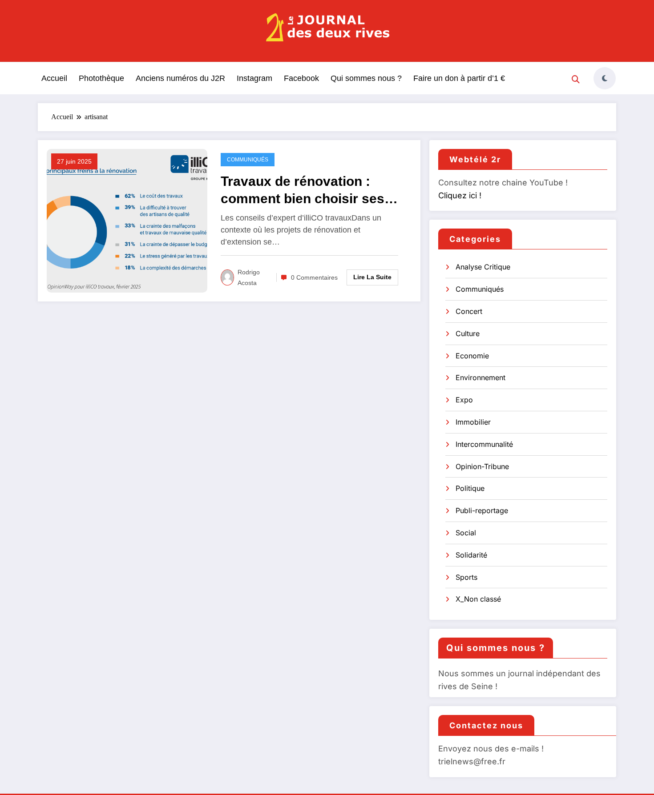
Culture (468, 333)
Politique (470, 488)
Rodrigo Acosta (249, 277)
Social (466, 532)
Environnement (480, 377)
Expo (464, 399)
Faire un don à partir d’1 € (459, 78)
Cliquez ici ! (459, 195)
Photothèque (101, 78)
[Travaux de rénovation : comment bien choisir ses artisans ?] (127, 220)
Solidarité (471, 554)
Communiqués (247, 160)
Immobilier (473, 422)
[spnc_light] (604, 78)
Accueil (54, 78)
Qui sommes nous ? (366, 78)
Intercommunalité (484, 444)
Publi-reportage (482, 510)
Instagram (254, 78)
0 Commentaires (314, 277)
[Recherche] (576, 79)
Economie (472, 355)
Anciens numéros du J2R (180, 78)
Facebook (301, 78)
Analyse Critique (483, 266)
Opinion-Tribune (482, 466)
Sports (466, 577)
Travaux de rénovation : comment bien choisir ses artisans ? (302, 190)
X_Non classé (478, 598)
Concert (469, 311)
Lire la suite (372, 277)
